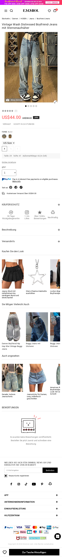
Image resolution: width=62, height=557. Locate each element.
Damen (15, 19)
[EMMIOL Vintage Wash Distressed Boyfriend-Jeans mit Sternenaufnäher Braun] (10, 137)
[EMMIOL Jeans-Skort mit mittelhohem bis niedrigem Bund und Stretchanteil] (13, 273)
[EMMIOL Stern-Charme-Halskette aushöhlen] (37, 273)
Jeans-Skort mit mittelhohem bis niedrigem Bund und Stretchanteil (10, 294)
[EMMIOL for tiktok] (26, 484)
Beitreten (50, 470)
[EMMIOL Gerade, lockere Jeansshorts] (12, 377)
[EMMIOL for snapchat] (50, 484)
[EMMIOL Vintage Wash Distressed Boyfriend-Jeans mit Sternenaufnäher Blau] (4, 137)
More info (16, 181)
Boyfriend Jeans (43, 19)
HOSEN (24, 19)
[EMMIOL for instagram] (18, 484)
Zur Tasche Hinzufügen (34, 552)
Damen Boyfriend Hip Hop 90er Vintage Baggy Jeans (12, 346)
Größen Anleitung (9, 162)
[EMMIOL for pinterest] (42, 484)
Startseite (6, 19)
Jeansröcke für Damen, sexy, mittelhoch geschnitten (37, 396)
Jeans (31, 19)
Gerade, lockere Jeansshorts (8, 395)
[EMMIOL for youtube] (34, 484)
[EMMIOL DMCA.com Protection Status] (37, 539)
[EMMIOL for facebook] (11, 484)
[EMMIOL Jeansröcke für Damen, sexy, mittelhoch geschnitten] (37, 377)
